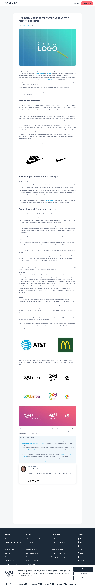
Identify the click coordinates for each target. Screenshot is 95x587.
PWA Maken (29, 546)
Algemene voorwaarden (12, 560)
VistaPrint (66, 195)
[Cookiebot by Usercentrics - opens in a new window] (9, 584)
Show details (72, 584)
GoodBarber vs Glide (57, 549)
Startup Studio (9, 549)
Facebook (83, 539)
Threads (82, 557)
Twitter (82, 546)
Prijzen (28, 557)
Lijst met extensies (31, 549)
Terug (15, 10)
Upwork (47, 200)
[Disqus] (47, 503)
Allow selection (83, 573)
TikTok (82, 560)
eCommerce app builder (33, 539)
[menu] (3, 3)
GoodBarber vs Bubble (58, 542)
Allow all (83, 568)
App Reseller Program (32, 553)
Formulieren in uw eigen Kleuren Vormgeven (39, 450)
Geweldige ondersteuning (13, 542)
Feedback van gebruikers (33, 560)
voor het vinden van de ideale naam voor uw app (44, 121)
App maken (29, 542)
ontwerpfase (40, 73)
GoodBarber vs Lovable (58, 553)
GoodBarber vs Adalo (57, 539)
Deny (83, 577)
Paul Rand (49, 80)
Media (7, 557)
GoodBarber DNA (10, 546)
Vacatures (8, 553)
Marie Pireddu (26, 25)
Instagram (83, 542)
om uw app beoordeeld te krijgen (38, 461)
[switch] (40, 584)
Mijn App (48, 73)
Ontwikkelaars (30, 564)
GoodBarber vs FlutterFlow (59, 546)
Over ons (8, 539)
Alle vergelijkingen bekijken (59, 557)
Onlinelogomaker (58, 195)
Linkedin (82, 553)
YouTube (82, 549)
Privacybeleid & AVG (11, 564)
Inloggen (76, 3)
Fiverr (51, 200)
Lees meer (30, 477)
